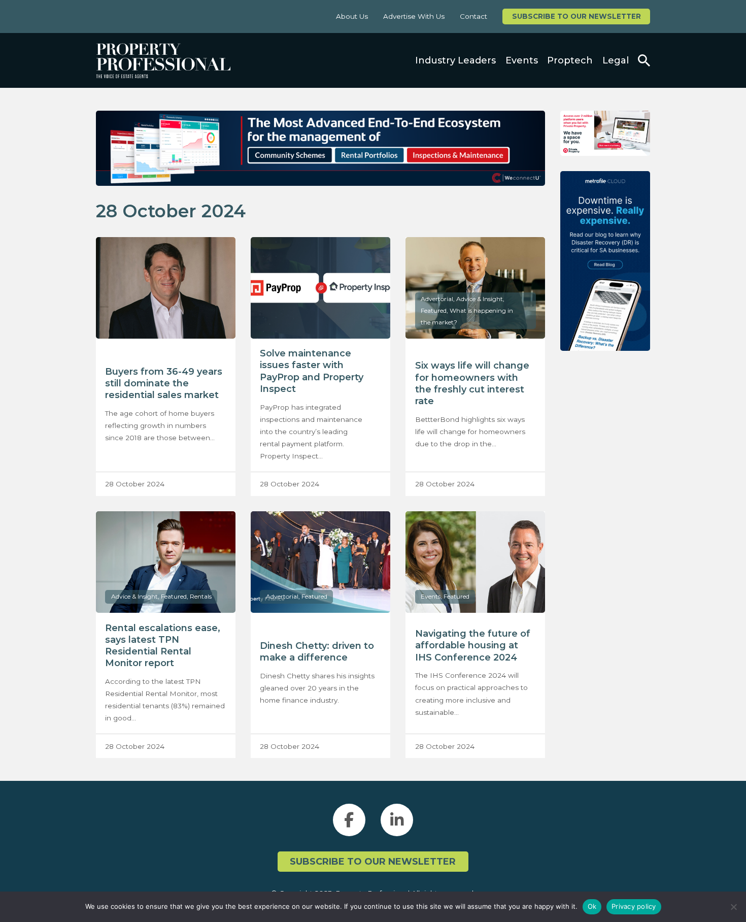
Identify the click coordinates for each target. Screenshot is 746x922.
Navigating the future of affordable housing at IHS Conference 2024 (472, 645)
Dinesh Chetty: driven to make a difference (317, 651)
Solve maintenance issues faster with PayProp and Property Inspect (311, 371)
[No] (733, 907)
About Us (352, 16)
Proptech (570, 60)
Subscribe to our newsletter (576, 16)
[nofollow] (605, 133)
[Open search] (644, 60)
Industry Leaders (455, 60)
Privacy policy (634, 906)
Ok (592, 906)
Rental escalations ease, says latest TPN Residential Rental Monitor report (162, 645)
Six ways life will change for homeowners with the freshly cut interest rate (472, 383)
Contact (473, 16)
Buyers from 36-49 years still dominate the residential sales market (163, 383)
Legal (615, 60)
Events (521, 60)
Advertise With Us (414, 16)
